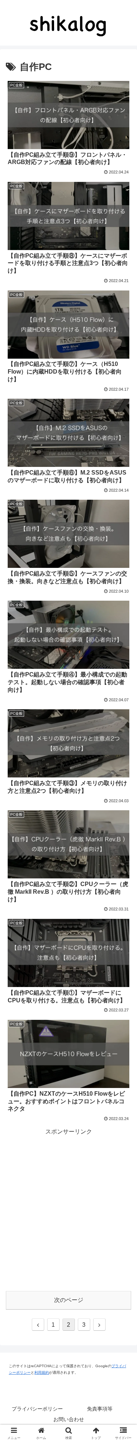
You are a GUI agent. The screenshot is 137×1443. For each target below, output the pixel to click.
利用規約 (41, 1372)
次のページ (68, 1300)
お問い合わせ (68, 1419)
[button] (118, 909)
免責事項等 (100, 1409)
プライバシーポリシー (37, 1409)
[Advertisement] (68, 1205)
